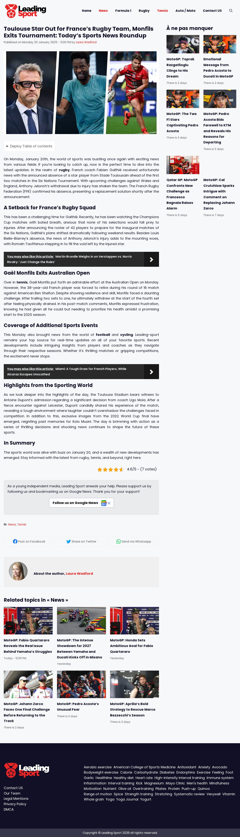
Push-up (189, 788)
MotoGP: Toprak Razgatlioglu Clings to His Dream (180, 67)
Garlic (89, 777)
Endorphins (185, 772)
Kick (139, 783)
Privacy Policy (15, 804)
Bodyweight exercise (101, 772)
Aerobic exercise (98, 767)
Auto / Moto (185, 10)
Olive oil (124, 788)
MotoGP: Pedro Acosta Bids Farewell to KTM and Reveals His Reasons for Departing (217, 128)
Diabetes (167, 772)
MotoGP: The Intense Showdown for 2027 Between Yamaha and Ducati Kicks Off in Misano (79, 648)
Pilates (160, 788)
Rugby (144, 10)
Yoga (110, 799)
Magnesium (154, 783)
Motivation (92, 788)
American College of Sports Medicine (144, 767)
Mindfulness (219, 783)
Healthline (104, 777)
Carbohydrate (146, 772)
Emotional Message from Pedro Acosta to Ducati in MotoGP (218, 67)
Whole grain (94, 799)
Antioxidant (186, 767)
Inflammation (95, 783)
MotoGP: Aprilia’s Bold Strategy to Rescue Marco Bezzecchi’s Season (132, 710)
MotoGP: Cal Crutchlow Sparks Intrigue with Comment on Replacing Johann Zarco (219, 194)
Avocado (219, 767)
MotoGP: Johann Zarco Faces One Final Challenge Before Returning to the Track (27, 712)
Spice (118, 794)
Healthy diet (124, 777)
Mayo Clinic (175, 783)
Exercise (203, 772)
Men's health (197, 783)
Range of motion (98, 794)
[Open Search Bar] (231, 10)
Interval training (121, 783)
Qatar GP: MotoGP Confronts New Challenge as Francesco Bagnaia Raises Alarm (182, 194)
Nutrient (109, 788)
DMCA (9, 809)
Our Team (12, 793)
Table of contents (31, 146)
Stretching (163, 794)
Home (86, 10)
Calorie (126, 772)
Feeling (218, 772)
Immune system (220, 777)
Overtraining (143, 788)
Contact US (212, 10)
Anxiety (204, 767)
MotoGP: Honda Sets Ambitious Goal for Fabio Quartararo (131, 646)
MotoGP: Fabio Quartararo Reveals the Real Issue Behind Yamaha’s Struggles (28, 646)
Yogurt (145, 799)
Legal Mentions (16, 798)
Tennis (162, 10)
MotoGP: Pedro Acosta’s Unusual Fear (78, 707)
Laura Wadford (79, 573)
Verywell (213, 794)
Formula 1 (123, 10)
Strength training (139, 794)
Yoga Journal (127, 799)
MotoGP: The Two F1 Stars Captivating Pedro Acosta (182, 122)
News (103, 10)
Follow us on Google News (76, 502)
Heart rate (144, 777)
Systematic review (189, 794)
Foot (229, 772)
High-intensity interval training (179, 777)
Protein (174, 788)
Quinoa (204, 788)
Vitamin (228, 794)
